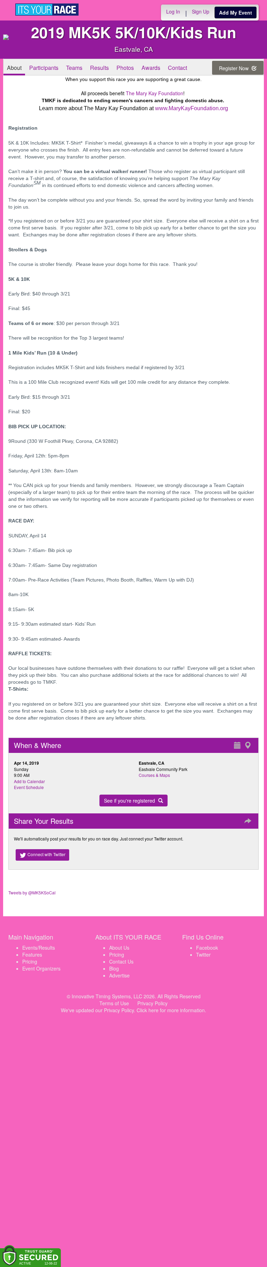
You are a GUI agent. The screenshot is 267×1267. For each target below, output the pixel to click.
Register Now (234, 68)
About (14, 68)
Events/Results (38, 947)
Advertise (119, 975)
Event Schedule (29, 787)
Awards (150, 68)
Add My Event (235, 12)
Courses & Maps (154, 775)
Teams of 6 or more (31, 323)
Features (32, 954)
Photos (125, 68)
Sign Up (200, 11)
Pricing (29, 961)
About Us (119, 947)
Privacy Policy (152, 1003)
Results (99, 68)
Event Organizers (41, 968)
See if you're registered (130, 800)
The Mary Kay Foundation (154, 93)
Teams (74, 68)
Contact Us (121, 961)
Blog (114, 968)
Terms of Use (114, 1003)
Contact (177, 68)
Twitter (203, 954)
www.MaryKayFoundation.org (191, 108)
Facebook (207, 947)
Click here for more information (171, 1010)
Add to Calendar (29, 781)
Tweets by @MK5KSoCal (32, 892)
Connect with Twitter (45, 854)
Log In (173, 11)
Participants (43, 68)
